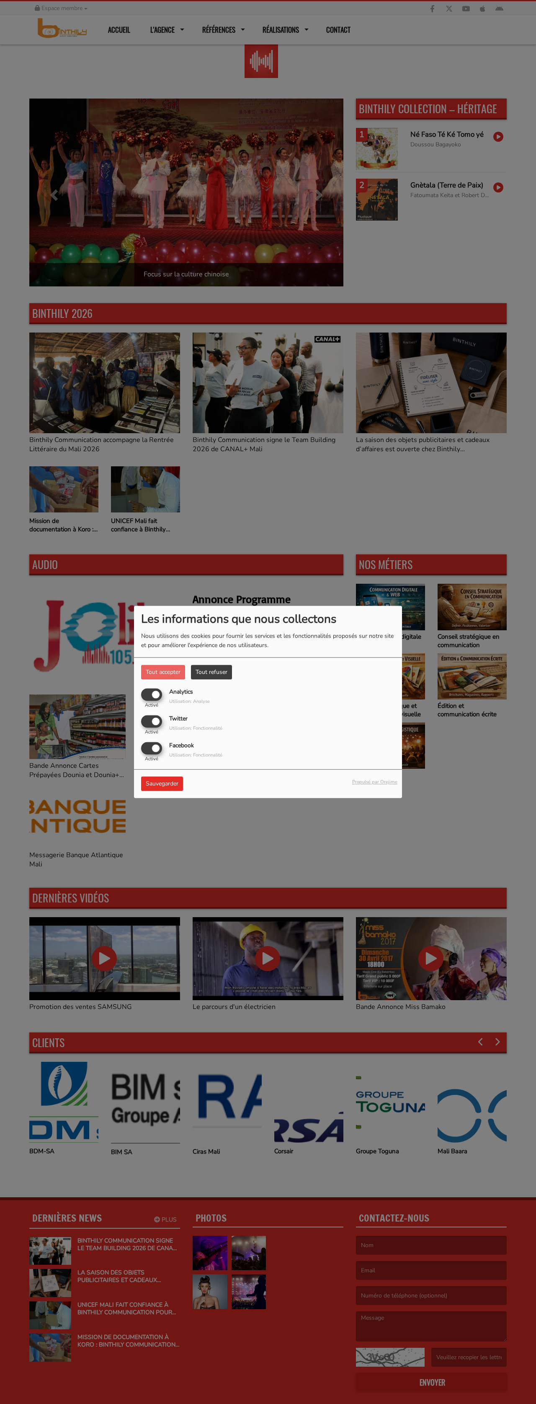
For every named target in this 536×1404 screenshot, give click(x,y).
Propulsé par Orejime (374, 782)
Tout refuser (211, 672)
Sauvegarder (162, 784)
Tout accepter (163, 672)
